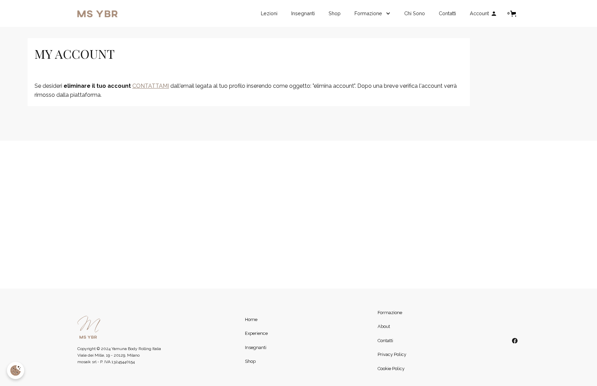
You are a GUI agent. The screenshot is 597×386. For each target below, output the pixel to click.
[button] (372, 13)
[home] (97, 13)
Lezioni (269, 13)
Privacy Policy (392, 354)
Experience (256, 333)
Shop (250, 361)
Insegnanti (303, 13)
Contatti (385, 340)
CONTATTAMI (150, 86)
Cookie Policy (391, 368)
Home (251, 319)
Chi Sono (414, 13)
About (384, 326)
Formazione (390, 312)
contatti (447, 13)
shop (335, 13)
